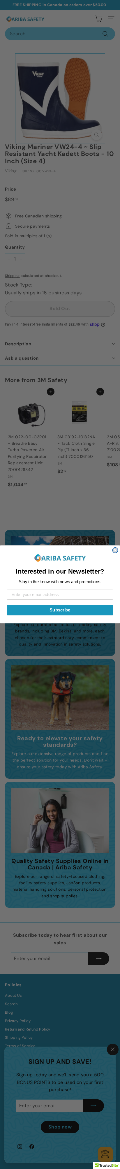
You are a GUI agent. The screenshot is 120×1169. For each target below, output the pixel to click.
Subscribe (60, 610)
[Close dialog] (115, 550)
